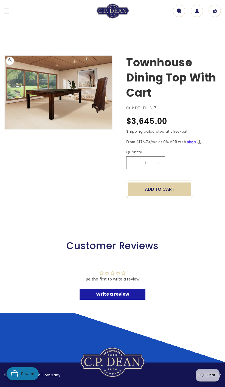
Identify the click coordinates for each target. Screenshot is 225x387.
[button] (7, 11)
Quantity (134, 152)
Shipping (134, 131)
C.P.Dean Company (42, 375)
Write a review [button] (112, 294)
